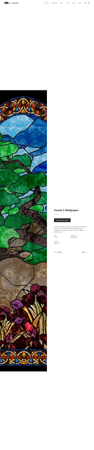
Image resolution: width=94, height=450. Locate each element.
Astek (56, 214)
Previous (59, 252)
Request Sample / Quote (62, 220)
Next (83, 252)
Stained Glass (73, 237)
